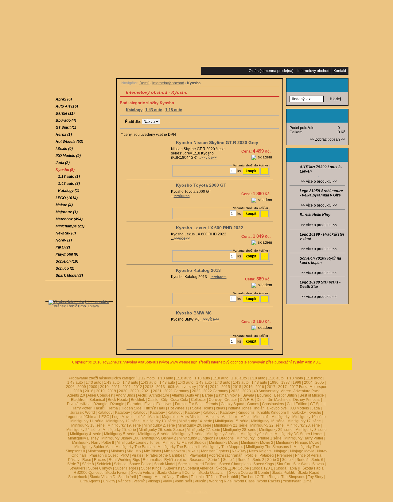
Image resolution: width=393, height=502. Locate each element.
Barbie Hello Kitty (315, 215)
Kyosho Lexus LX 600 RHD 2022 (209, 227)
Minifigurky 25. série (119, 430)
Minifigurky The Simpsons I (268, 447)
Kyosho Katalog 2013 (198, 270)
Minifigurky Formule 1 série (259, 438)
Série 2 (244, 460)
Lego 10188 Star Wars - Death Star (320, 284)
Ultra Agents (90, 481)
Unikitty (109, 481)
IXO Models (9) (68, 156)
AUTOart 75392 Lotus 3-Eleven (321, 169)
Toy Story (315, 477)
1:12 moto (146, 378)
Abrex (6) (64, 99)
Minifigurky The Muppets (222, 447)
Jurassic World (82, 412)
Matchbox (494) (69, 219)
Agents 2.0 (76, 395)
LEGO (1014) (67, 198)
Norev (322, 451)
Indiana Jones (239, 408)
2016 (248, 387)
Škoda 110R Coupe (232, 468)
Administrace (197, 491)
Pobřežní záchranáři (226, 455)
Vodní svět (183, 481)
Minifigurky (280, 417)
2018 (77, 391)
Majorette (170, 417)
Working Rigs (220, 481)
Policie (251, 455)
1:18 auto (173, 110)
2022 (196, 391)
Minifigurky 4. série (85, 434)
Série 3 (273, 460)
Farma (180, 404)
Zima (307, 481)
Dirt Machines (278, 399)
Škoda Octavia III (212, 472)
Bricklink (138, 399)
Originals (79, 455)
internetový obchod (168, 83)
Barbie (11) (65, 113)
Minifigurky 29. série (276, 430)
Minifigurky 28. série (239, 430)
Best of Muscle (312, 395)
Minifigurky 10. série (309, 417)
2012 (138, 387)
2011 (115, 387)
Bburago (264, 395)
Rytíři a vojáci (175, 460)
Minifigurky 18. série (88, 425)
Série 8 (88, 464)
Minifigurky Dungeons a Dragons (206, 438)
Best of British (285, 395)
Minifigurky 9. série (256, 434)
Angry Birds (125, 395)
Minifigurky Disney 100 (120, 438)
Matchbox (229, 417)
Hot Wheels (177, 408)
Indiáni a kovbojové (270, 408)
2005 (319, 382)
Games (253, 404)
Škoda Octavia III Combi (249, 472)
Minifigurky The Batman (135, 447)
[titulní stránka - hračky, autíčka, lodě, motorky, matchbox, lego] (90, 35)
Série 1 (214, 460)
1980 (274, 382)
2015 (225, 387)
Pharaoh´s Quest (103, 455)
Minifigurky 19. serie (124, 425)
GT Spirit (317, 404)
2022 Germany (215, 391)
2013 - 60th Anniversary (176, 387)
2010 (104, 387)
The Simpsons (293, 477)
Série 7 (73, 464)
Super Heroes (126, 468)
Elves (149, 404)
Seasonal (197, 460)
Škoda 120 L (262, 468)
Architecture (159, 395)
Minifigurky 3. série (311, 430)
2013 (149, 387)
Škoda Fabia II (288, 468)
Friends (211, 404)
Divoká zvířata (79, 404)
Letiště (140, 417)
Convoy (215, 399)
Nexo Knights (260, 451)
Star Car (283, 464)
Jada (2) (63, 163)
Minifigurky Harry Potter (303, 438)
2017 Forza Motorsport (308, 387)
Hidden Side (131, 408)
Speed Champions (235, 464)
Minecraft (261, 417)
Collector (198, 399)
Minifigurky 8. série (222, 434)
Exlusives (164, 404)
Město (245, 417)
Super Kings (151, 468)
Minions (117, 451)
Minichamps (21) (70, 226)
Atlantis (178, 395)
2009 (81, 387)
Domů (144, 83)
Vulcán (200, 481)
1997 (285, 382)
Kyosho (315, 412)
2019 (100, 391)
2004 (308, 382)
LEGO (104, 417)
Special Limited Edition (197, 464)
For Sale (196, 404)
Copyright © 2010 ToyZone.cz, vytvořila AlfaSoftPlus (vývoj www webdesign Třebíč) (141, 362)
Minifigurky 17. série (304, 421)
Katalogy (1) (68, 190)
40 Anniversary (266, 391)
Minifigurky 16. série (268, 421)
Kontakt (339, 71)
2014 (203, 387)
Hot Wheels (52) (69, 141)
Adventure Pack (306, 391)
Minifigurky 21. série (230, 425)
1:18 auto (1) (69, 176)
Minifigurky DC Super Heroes (298, 434)
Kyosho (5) (65, 170)
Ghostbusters (273, 404)
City (164, 399)
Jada (316, 408)
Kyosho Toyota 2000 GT (201, 185)
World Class (244, 481)
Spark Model (164, 464)
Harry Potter (81, 408)
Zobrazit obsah (327, 139)
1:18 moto (294, 378)
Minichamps (98, 451)
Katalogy (134, 110)
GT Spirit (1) (66, 127)
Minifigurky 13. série (159, 421)
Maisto (153, 417)
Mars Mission (192, 417)
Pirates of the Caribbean (166, 455)
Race (86, 460)
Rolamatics (152, 460)
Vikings (154, 481)
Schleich (104, 464)
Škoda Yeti (127, 477)
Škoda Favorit (116, 472)
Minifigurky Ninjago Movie (297, 442)
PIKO (124, 455)
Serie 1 (229, 460)
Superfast (172, 468)
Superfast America (198, 468)
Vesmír (139, 481)
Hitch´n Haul (154, 408)
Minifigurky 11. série (86, 421)
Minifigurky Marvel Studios (184, 442)
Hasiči (99, 408)
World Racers (268, 481)
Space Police (140, 464)
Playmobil (197, 455)
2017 (271, 387)
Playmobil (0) (67, 254)
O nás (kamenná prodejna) (271, 71)
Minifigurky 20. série (194, 425)
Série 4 (288, 460)
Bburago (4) (66, 120)
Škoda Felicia (142, 472)
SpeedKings (263, 464)
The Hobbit (229, 477)
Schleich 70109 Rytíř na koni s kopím (320, 260)
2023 (235, 391)
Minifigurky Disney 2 (159, 438)
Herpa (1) (64, 134)
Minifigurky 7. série (188, 434)
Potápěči (266, 455)
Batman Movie (228, 395)
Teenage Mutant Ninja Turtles (163, 477)
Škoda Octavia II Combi (176, 472)
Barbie (207, 395)
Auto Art (192, 395)
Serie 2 (258, 460)
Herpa (112, 408)
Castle (153, 399)
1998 (297, 382)
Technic (197, 477)
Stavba (318, 464)
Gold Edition (297, 404)
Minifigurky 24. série (83, 430)
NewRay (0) (66, 233)
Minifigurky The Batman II (179, 447)
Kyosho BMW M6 (194, 312)
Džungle (100, 404)
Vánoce (124, 481)
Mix (130, 451)
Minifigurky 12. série (123, 421)
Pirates (137, 455)
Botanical (97, 399)
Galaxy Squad (232, 404)
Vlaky (167, 481)
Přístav (74, 460)
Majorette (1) (67, 212)
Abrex (286, 391)
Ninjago (280, 451)
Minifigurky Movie (223, 442)
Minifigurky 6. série (153, 434)
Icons (208, 408)
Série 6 (317, 460)
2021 (146, 391)
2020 (123, 391)
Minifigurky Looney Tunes (138, 442)
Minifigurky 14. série (195, 421)
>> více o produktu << (319, 181)
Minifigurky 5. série (119, 434)
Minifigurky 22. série (267, 425)
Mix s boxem (174, 451)
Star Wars (301, 464)
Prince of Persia (308, 455)
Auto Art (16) (67, 106)
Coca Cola (179, 399)
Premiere (284, 455)
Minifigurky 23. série (303, 425)
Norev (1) (64, 240)
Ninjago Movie (302, 451)
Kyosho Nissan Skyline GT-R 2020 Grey (217, 142)
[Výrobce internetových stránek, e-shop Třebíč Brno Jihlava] (79, 315)
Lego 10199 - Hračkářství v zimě (322, 236)
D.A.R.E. (247, 399)
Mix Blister (152, 451)
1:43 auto (153, 110)
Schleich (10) (67, 261)
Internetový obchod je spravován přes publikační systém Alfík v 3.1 (266, 362)
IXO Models (299, 408)
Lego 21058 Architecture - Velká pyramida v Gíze (321, 193)
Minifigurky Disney (83, 438)
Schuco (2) (65, 268)
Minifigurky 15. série (231, 421)
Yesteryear (292, 481)
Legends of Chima (81, 417)
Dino (261, 399)
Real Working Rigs (124, 460)
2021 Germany (176, 391)
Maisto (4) (64, 205)
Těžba (211, 477)
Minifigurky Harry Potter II (93, 442)
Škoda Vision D (102, 477)
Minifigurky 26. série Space (161, 430)
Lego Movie (122, 417)
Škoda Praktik (283, 472)
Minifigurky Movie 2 (257, 442)
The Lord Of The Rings (259, 477)
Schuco (120, 464)
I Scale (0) (64, 148)
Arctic (142, 395)
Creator (230, 399)
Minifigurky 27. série (203, 430)
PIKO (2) (63, 247)
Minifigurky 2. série (159, 425)
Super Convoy (100, 468)
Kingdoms (246, 412)
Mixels (193, 451)
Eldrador (134, 404)
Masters (212, 417)
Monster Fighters (215, 451)
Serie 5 (303, 460)
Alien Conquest (100, 395)
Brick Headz (118, 399)
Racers (100, 460)
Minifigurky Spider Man (93, 447)
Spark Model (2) (69, 275)
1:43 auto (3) (69, 183)
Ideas (220, 408)
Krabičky (298, 412)
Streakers (77, 468)
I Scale (195, 408)
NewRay (239, 451)
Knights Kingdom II (273, 412)
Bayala (248, 395)
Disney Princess (306, 399)
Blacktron (79, 399)
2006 (70, 387)
